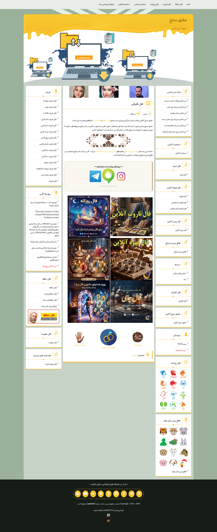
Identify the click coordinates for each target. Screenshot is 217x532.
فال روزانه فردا (51, 364)
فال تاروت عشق (131, 151)
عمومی (135, 355)
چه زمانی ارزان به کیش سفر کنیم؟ (43, 241)
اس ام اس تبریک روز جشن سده (174, 119)
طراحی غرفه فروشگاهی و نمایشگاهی (48, 258)
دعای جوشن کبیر (179, 273)
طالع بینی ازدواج (180, 252)
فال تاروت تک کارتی (49, 119)
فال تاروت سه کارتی (49, 125)
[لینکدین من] (78, 493)
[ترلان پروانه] (109, 92)
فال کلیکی (137, 104)
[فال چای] (131, 302)
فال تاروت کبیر (51, 107)
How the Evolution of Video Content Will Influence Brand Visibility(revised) (47, 214)
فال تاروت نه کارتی (49, 150)
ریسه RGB (182, 344)
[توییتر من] (101, 493)
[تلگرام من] (131, 493)
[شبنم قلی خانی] (78, 92)
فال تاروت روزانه (50, 101)
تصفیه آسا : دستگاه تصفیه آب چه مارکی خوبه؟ (44, 203)
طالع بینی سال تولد (179, 471)
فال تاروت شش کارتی (48, 144)
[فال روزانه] (89, 217)
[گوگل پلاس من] (93, 493)
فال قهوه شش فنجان (178, 208)
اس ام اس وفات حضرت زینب (175, 101)
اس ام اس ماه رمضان (178, 113)
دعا (185, 279)
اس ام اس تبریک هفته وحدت (175, 125)
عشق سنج (178, 19)
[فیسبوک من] (124, 493)
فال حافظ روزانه (50, 294)
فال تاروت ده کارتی (49, 156)
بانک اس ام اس (140, 4)
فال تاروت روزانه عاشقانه (105, 151)
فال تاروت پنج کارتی (49, 138)
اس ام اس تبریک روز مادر (176, 107)
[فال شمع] (89, 260)
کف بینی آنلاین (180, 230)
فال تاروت (167, 4)
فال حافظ (178, 4)
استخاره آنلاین (124, 4)
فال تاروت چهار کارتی (48, 131)
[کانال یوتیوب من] (85, 493)
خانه (188, 4)
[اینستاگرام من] (116, 493)
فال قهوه (183, 196)
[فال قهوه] (131, 260)
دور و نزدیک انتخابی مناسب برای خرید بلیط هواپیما (45, 249)
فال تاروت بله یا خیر (49, 175)
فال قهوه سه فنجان (178, 202)
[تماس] (108, 493)
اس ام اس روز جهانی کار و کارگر (174, 131)
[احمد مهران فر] (139, 92)
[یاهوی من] (139, 493)
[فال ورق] (89, 302)
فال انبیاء (182, 175)
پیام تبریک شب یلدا (49, 306)
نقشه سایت (98, 510)
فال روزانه (154, 4)
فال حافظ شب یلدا (50, 300)
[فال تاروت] (131, 217)
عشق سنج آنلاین (179, 322)
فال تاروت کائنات (50, 113)
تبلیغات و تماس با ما (106, 4)
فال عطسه (53, 342)
